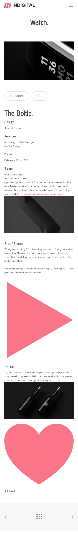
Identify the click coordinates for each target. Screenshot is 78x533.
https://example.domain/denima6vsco (40, 194)
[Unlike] (39, 483)
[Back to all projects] (39, 515)
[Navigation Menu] (71, 5)
